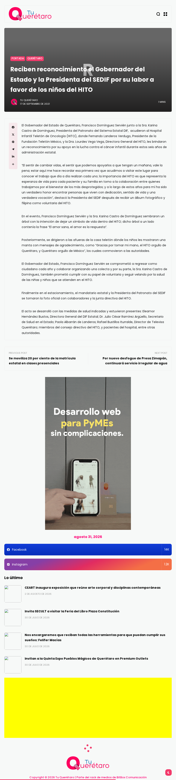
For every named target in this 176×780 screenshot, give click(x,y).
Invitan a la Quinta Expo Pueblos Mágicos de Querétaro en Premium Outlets (86, 658)
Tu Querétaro (29, 100)
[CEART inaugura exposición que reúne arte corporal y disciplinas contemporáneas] (12, 593)
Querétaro (34, 58)
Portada (18, 58)
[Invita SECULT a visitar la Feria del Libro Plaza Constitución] (12, 617)
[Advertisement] (88, 708)
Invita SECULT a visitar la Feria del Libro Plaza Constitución (72, 611)
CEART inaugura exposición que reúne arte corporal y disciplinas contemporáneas (93, 587)
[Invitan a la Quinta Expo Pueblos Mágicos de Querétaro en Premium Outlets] (12, 664)
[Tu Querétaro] (30, 14)
